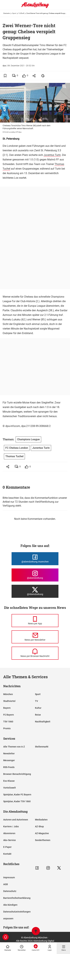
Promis (7, 728)
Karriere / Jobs (11, 826)
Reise (38, 714)
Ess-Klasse (9, 781)
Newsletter (9, 753)
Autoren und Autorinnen (15, 819)
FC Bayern (8, 714)
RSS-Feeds (8, 767)
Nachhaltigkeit (42, 721)
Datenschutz (9, 891)
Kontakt (7, 854)
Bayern (7, 708)
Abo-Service (9, 840)
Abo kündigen (10, 905)
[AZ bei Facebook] (37, 868)
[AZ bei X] (59, 868)
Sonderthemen (42, 840)
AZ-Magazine (42, 833)
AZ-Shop (39, 826)
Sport (14, 13)
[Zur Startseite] (35, 7)
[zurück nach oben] (36, 931)
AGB (5, 884)
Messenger (9, 760)
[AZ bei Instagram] (48, 868)
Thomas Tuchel (14, 456)
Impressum (9, 877)
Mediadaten (41, 819)
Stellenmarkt (41, 746)
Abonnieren (9, 833)
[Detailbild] (64, 87)
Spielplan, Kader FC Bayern (17, 794)
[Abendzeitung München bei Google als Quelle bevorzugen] (43, 75)
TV (36, 701)
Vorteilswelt (9, 787)
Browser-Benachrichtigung (17, 774)
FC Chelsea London (16, 447)
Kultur (38, 708)
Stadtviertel (9, 701)
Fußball (21, 13)
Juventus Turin (52, 155)
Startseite (6, 13)
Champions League (28, 439)
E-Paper (7, 847)
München (8, 694)
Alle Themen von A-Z (14, 746)
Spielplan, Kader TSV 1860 (17, 801)
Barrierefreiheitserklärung (16, 898)
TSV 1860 (8, 721)
